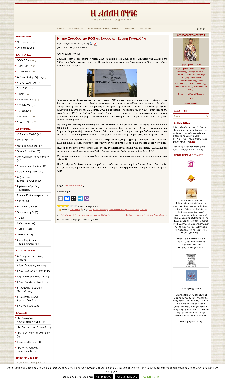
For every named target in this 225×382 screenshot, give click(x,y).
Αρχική (60, 28)
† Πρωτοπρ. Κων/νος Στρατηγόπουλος (28, 298)
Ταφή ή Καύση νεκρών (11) (32, 195)
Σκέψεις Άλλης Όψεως (30, 77)
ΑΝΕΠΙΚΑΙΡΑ (23, 116)
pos (90, 210)
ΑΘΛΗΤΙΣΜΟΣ (24, 122)
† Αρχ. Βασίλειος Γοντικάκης (33, 270)
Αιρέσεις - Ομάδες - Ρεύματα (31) (28, 187)
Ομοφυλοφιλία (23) (28, 151)
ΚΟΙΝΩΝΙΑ (22, 65)
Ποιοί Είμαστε (76, 28)
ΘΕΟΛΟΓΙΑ (23, 60)
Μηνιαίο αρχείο (26, 42)
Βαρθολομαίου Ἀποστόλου (187, 69)
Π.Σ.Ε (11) (22, 217)
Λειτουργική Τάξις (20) (30, 171)
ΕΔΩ (192, 142)
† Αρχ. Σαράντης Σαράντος (32, 282)
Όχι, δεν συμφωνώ (127, 376)
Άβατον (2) (23, 200)
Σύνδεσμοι (129, 28)
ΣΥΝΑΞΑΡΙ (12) (25, 140)
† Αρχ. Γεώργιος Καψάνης (32, 265)
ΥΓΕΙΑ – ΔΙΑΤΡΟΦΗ (27, 82)
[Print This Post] (91, 43)
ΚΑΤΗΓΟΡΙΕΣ (23, 54)
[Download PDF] (95, 43)
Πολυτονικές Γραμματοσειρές (103, 28)
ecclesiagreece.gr (74, 185)
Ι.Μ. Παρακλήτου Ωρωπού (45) (34, 327)
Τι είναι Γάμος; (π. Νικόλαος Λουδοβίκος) (146, 214)
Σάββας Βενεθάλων (195, 72)
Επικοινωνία (146, 28)
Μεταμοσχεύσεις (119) (30, 145)
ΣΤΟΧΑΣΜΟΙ (23, 71)
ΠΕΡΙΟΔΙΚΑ (23, 110)
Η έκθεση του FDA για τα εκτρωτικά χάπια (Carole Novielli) (87, 214)
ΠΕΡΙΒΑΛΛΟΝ (24, 105)
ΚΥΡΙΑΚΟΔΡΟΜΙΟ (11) (29, 134)
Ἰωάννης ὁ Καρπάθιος (183, 86)
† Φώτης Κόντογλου (28, 305)
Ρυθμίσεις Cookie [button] (151, 376)
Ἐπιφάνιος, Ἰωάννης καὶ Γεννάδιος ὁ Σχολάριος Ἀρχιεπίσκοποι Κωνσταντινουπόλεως (190, 78)
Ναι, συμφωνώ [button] (103, 376)
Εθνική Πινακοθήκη (100, 210)
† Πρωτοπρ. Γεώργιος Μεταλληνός (29, 289)
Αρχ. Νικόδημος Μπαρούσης (33, 276)
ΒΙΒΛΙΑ (20, 94)
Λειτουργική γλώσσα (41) (31, 165)
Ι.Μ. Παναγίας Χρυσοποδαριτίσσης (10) (31, 319)
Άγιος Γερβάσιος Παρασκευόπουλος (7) (29, 241)
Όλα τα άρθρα (25, 47)
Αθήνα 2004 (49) (26, 223)
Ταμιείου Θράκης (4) (29, 342)
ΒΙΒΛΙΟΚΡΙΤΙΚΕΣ (26, 99)
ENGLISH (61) (24, 229)
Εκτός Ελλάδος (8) (27, 206)
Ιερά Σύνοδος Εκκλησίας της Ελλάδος (124, 210)
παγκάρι (143, 210)
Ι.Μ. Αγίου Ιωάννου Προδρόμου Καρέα (27, 349)
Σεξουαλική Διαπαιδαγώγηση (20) (29, 178)
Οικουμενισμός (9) (27, 212)
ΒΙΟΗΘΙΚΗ (22, 88)
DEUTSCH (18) (25, 234)
